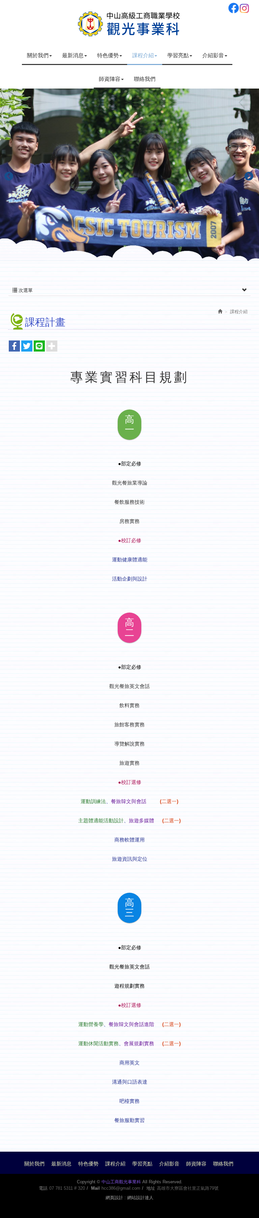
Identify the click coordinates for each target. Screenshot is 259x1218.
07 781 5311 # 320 (67, 1188)
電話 (43, 1188)
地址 (150, 1188)
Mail (95, 1188)
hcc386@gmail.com (121, 1188)
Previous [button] (7, 174)
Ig (244, 8)
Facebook (233, 8)
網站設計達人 (140, 1197)
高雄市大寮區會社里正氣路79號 (188, 1188)
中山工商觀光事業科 (129, 23)
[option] (129, 175)
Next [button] (247, 174)
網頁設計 (114, 1197)
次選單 (25, 290)
